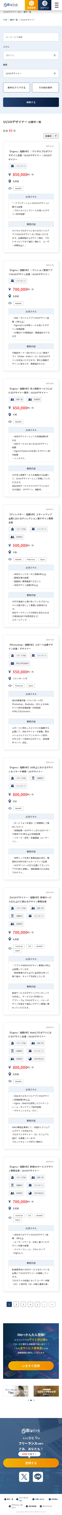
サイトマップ (47, 1506)
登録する (29, 1461)
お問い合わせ (39, 1499)
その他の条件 (45, 87)
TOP (5, 19)
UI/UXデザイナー (28, 19)
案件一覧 (14, 19)
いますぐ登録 (31, 1366)
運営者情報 (32, 1506)
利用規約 (54, 1499)
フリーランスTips (23, 1499)
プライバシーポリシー (17, 1506)
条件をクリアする (16, 87)
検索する (31, 102)
